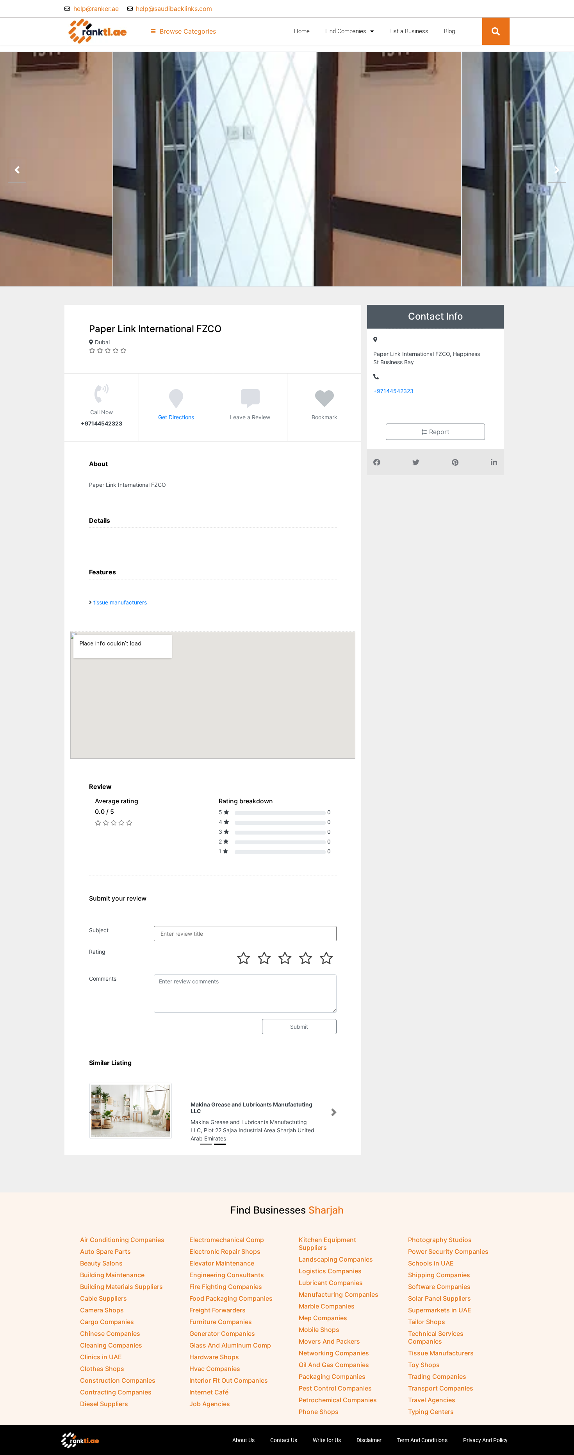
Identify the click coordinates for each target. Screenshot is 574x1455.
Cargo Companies (107, 1314)
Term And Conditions (422, 1433)
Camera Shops (102, 1303)
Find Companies (345, 31)
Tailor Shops (426, 1314)
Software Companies (439, 1279)
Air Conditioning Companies (122, 1232)
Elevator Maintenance (221, 1256)
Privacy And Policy (485, 1433)
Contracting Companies (116, 1385)
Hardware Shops (214, 1349)
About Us (243, 1433)
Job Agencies (209, 1396)
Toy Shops (424, 1357)
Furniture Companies (220, 1314)
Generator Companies (222, 1326)
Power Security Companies (448, 1244)
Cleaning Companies (111, 1338)
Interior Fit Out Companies (228, 1373)
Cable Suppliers (103, 1291)
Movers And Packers (329, 1334)
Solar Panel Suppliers (439, 1291)
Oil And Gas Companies (334, 1357)
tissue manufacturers (120, 602)
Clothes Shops (102, 1361)
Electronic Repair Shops (224, 1244)
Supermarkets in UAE (439, 1303)
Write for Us (327, 1433)
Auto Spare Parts (105, 1244)
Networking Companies (334, 1346)
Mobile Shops (319, 1322)
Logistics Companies (330, 1263)
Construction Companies (117, 1373)
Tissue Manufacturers (441, 1346)
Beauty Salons (101, 1256)
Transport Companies (440, 1381)
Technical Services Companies (435, 1330)
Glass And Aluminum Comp (230, 1338)
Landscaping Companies (336, 1252)
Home (302, 31)
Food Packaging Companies (231, 1291)
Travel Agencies (431, 1392)
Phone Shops (319, 1404)
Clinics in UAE (101, 1349)
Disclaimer (369, 1433)
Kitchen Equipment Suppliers (327, 1236)
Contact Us (283, 1433)
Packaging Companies (332, 1369)
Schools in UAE (431, 1256)
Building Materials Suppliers (121, 1279)
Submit (299, 1026)
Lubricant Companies (331, 1275)
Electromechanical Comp (226, 1232)
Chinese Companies (110, 1326)
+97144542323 (393, 391)
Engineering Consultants (226, 1267)
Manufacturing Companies (338, 1287)
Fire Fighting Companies (225, 1279)
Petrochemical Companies (338, 1392)
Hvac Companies (214, 1361)
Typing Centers (431, 1404)
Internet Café (208, 1385)
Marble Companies (327, 1299)
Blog (449, 31)
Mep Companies (323, 1310)
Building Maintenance (112, 1267)
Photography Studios (440, 1232)
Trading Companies (437, 1369)
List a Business (408, 31)
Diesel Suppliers (104, 1396)
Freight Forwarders (217, 1303)
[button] (496, 31)
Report (438, 432)
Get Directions (176, 417)
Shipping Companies (439, 1267)
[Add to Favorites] (324, 404)
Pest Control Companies (335, 1381)
